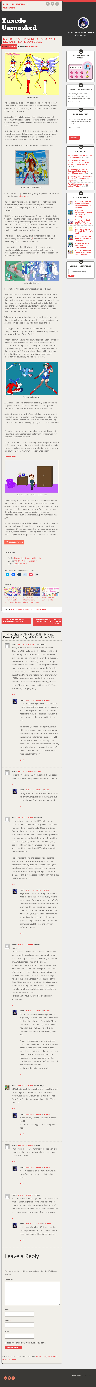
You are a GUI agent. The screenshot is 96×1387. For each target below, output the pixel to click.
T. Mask (47, 700)
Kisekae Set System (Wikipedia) (27, 558)
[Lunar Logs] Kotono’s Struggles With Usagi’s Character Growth (78, 171)
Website (8, 1331)
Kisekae (26, 609)
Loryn (38, 771)
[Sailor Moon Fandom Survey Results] (50, 591)
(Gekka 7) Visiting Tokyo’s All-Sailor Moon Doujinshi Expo (12, 599)
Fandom (34, 46)
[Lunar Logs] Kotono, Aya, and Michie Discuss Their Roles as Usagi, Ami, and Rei (80, 162)
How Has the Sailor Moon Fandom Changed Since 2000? (31, 599)
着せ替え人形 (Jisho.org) (24, 561)
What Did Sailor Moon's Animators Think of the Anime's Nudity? (84, 230)
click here (23, 196)
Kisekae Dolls (10, 456)
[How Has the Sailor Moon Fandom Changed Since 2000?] (31, 591)
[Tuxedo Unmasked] (83, 23)
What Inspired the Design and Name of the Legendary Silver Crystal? (48, 622)
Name (8, 1309)
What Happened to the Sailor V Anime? (78, 185)
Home (5, 4)
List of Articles (18, 4)
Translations (9, 8)
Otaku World (19, 563)
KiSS (31, 609)
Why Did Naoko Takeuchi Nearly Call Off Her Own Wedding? (83, 214)
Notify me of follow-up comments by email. (26, 1343)
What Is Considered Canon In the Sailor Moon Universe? (83, 252)
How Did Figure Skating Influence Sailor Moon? (13, 621)
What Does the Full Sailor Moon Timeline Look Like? (83, 238)
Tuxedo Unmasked (19, 24)
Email (8, 1320)
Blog (28, 46)
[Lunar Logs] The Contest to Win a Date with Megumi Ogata (80, 179)
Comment (9, 1279)
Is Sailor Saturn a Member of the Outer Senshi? (82, 245)
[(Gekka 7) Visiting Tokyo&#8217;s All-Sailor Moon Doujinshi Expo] (12, 591)
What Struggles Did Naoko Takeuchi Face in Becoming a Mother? (83, 204)
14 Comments (41, 609)
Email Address (74, 128)
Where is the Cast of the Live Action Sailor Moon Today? (83, 222)
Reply (14, 695)
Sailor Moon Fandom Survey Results (50, 598)
